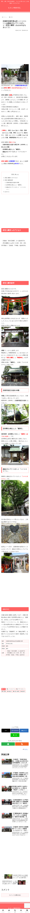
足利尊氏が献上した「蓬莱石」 (14, 185)
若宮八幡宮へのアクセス (11, 177)
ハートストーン (11, 689)
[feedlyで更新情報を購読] (8, 744)
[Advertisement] (15, 47)
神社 (4, 689)
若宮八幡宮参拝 (9, 180)
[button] (26, 479)
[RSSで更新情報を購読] (22, 744)
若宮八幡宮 (16, 691)
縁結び (10, 691)
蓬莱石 (23, 691)
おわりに (7, 191)
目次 (12, 174)
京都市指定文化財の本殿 (12, 182)
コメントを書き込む (15, 895)
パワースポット (21, 689)
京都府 (4, 691)
